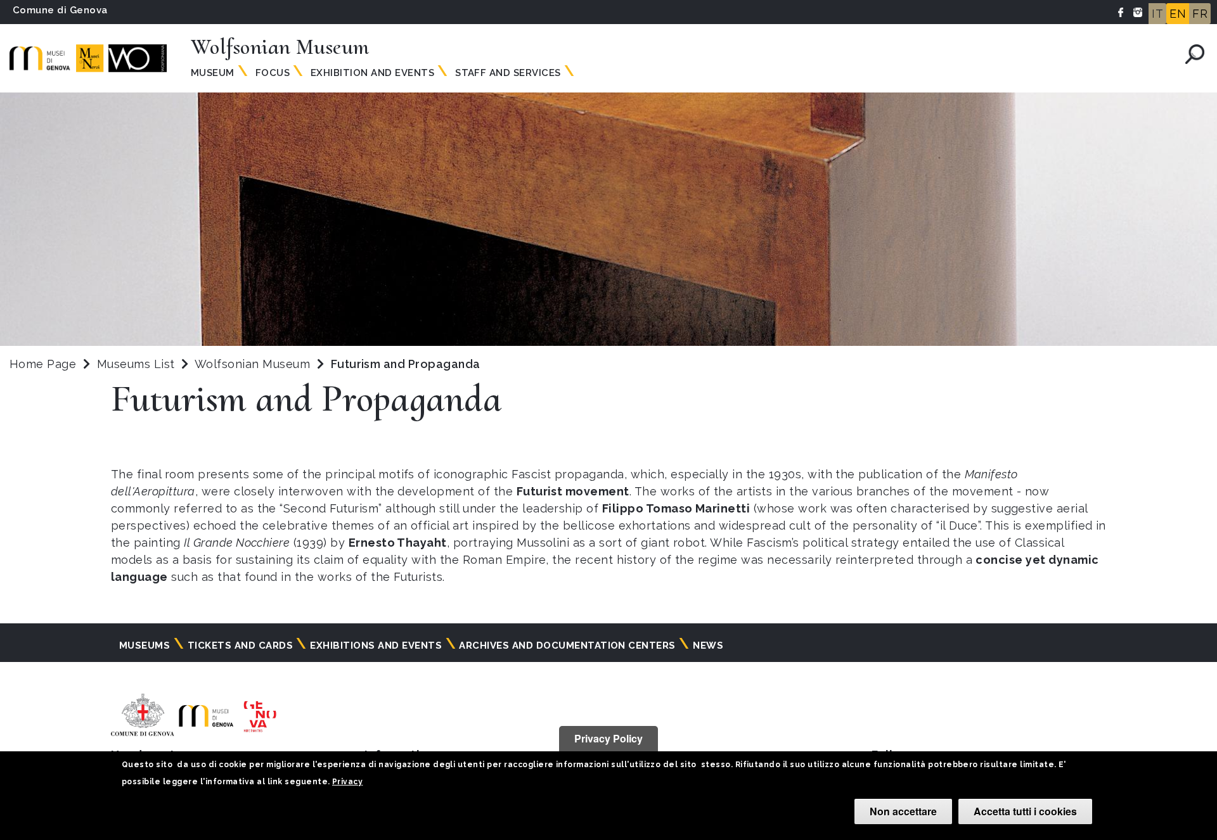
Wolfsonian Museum (254, 364)
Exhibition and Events (372, 73)
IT (1157, 13)
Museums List (136, 364)
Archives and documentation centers (567, 645)
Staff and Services (508, 73)
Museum (213, 73)
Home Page (43, 364)
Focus (272, 73)
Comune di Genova (60, 10)
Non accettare (903, 811)
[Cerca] (1194, 54)
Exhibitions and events (376, 645)
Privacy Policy (608, 738)
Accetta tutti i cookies (1025, 811)
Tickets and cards (240, 645)
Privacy (347, 781)
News (708, 645)
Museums (144, 645)
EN (1177, 13)
